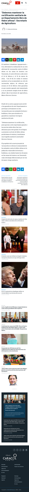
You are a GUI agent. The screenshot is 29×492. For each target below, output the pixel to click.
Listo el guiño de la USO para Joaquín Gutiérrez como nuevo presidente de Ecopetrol (14, 307)
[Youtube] (26, 450)
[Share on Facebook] (3, 59)
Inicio (2, 9)
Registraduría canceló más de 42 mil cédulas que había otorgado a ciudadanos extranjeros (7, 179)
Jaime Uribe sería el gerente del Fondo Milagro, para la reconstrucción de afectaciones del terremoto (14, 370)
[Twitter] (23, 450)
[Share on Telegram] (22, 59)
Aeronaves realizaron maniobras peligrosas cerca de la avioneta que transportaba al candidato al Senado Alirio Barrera (22, 181)
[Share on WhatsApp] (10, 59)
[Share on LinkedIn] (18, 59)
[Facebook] (14, 450)
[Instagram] (17, 450)
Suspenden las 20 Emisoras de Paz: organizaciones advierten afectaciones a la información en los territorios (13, 349)
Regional (3, 324)
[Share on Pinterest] (14, 59)
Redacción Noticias (10, 410)
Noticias (6, 9)
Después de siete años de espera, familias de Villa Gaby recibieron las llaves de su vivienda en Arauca (14, 220)
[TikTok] (20, 450)
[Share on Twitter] (7, 59)
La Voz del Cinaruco (10, 489)
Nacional (3, 305)
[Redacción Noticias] (4, 29)
